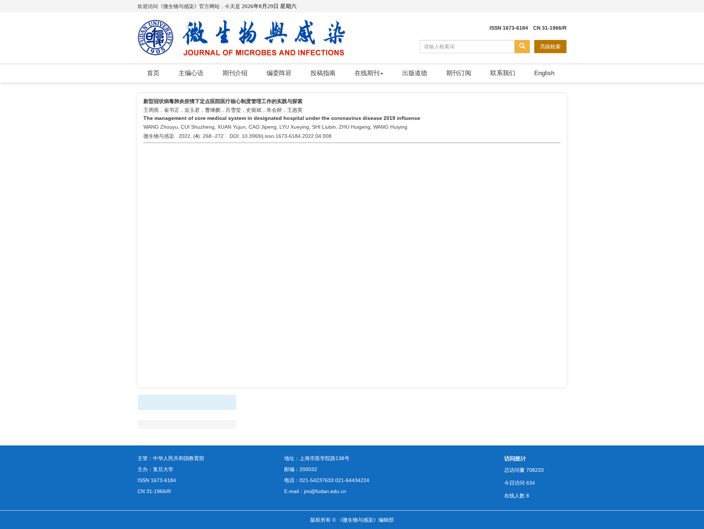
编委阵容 (279, 73)
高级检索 (550, 46)
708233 (535, 470)
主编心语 (191, 73)
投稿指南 (323, 73)
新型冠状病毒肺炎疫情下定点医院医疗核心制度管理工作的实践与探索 (222, 101)
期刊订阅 (458, 73)
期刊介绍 (235, 73)
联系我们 (502, 73)
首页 (153, 73)
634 (530, 483)
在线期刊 (367, 73)
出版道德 (414, 73)
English (544, 73)
